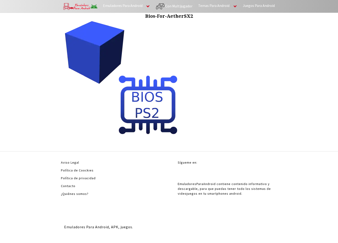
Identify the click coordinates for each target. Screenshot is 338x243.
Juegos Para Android (259, 5)
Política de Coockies (77, 170)
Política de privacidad (78, 178)
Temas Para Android (213, 5)
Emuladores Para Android (123, 5)
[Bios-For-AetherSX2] (121, 78)
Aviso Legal (70, 162)
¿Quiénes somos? (75, 194)
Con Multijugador (178, 5)
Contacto (68, 186)
